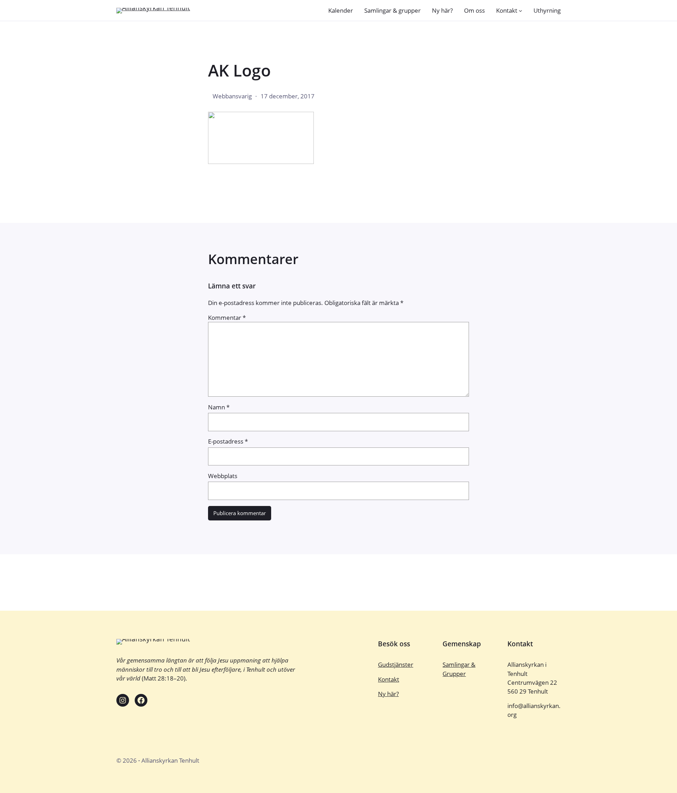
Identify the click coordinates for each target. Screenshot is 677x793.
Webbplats (222, 476)
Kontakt (388, 679)
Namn (219, 407)
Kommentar (227, 317)
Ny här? (388, 694)
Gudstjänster (395, 664)
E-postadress (228, 441)
